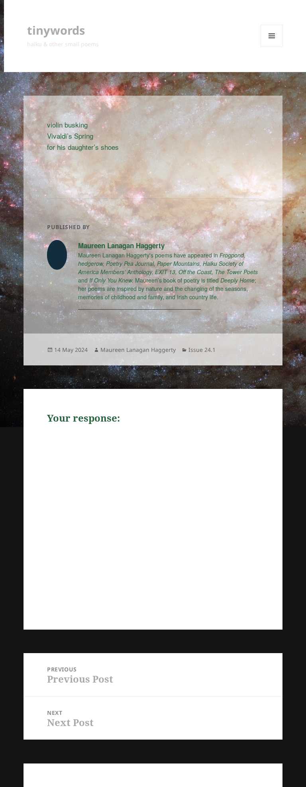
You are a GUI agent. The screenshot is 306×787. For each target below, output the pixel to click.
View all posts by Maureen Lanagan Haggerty (136, 305)
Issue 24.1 (202, 349)
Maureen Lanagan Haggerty (138, 349)
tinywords (56, 30)
